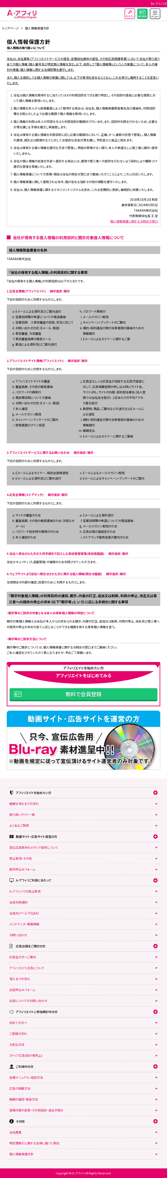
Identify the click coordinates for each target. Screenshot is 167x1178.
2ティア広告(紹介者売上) (25, 1055)
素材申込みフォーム (22, 869)
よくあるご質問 (19, 825)
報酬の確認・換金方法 (23, 1099)
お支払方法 (16, 1044)
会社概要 (15, 1132)
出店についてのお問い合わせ (28, 1000)
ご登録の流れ (18, 1033)
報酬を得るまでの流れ (24, 803)
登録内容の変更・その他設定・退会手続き (36, 1110)
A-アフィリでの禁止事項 (24, 891)
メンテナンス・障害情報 (24, 924)
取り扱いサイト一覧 (22, 814)
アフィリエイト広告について (27, 968)
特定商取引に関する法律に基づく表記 (34, 1143)
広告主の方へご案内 (22, 957)
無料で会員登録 (83, 694)
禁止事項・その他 (20, 858)
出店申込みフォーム (22, 990)
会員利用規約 (18, 902)
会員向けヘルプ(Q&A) (24, 913)
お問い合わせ (18, 935)
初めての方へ (18, 1022)
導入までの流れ (19, 979)
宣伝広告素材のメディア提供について (33, 847)
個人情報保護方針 (21, 1154)
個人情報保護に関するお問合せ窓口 (134, 221)
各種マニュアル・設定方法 (26, 1077)
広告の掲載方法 (19, 1088)
